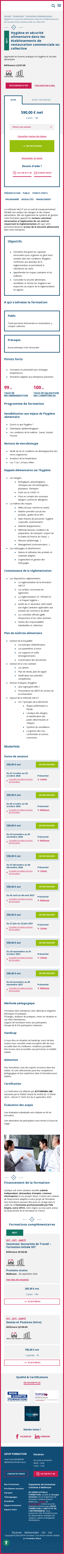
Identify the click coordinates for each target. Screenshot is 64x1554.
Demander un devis (32, 158)
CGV (43, 1532)
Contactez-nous (16, 1474)
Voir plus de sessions (17, 1279)
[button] (53, 5)
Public (26, 193)
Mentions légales (32, 1532)
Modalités (27, 199)
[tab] (32, 774)
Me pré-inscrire (34, 146)
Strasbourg (34, 1503)
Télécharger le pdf (18, 85)
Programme (12, 199)
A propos (8, 1493)
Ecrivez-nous (44, 173)
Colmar (42, 1501)
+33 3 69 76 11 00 (24, 173)
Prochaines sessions (14, 1489)
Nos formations (11, 1484)
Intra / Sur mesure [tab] (41, 100)
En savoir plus (32, 1382)
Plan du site (17, 1532)
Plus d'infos (34, 1301)
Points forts (40, 193)
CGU (50, 1532)
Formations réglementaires (39, 16)
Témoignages (10, 1497)
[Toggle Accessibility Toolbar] (6, 1543)
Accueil (7, 16)
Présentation (12, 193)
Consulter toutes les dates (32, 136)
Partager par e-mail (45, 85)
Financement (43, 199)
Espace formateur (12, 1505)
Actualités (9, 1501)
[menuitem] (32, 127)
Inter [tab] (13, 100)
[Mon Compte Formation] (17, 1396)
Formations (18, 16)
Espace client (10, 1510)
